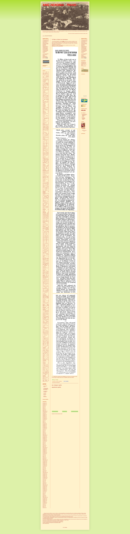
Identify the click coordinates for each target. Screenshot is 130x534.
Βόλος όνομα (44, 130)
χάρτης (46, 374)
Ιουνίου (44, 420)
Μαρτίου (44, 410)
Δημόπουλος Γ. (45, 157)
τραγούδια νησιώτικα (45, 349)
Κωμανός (44, 227)
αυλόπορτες (44, 120)
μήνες (43, 264)
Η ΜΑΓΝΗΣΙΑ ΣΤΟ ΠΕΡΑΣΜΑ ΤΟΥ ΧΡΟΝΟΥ (84, 115)
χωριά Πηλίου (45, 380)
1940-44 (47, 76)
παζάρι (48, 286)
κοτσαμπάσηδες (44, 223)
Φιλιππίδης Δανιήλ (45, 369)
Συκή (48, 334)
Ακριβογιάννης (44, 92)
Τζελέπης (47, 340)
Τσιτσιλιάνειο (44, 362)
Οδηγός (44, 282)
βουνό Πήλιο (45, 133)
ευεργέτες (47, 185)
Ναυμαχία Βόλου (45, 274)
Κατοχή (45, 213)
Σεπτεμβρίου (44, 412)
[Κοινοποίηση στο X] (65, 381)
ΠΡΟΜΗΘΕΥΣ (44, 315)
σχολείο (45, 338)
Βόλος (48, 128)
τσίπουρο (44, 361)
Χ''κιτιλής (48, 373)
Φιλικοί (47, 368)
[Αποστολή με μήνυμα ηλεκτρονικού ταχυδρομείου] (64, 381)
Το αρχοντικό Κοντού (45, 386)
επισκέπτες (44, 180)
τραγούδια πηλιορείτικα (46, 350)
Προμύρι (44, 316)
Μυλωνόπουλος (44, 269)
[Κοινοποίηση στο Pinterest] (67, 381)
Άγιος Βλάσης (46, 84)
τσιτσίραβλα (44, 364)
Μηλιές (47, 263)
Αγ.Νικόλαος (44, 81)
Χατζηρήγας (44, 375)
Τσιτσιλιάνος (44, 363)
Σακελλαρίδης (44, 327)
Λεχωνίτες (44, 244)
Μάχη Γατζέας (44, 258)
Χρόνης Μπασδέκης (45, 379)
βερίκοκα (48, 126)
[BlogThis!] (65, 381)
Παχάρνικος (44, 300)
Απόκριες (44, 104)
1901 (45, 74)
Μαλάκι (43, 253)
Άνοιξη (48, 98)
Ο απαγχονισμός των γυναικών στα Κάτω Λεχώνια (45, 389)
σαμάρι (48, 327)
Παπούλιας (45, 292)
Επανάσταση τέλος (45, 179)
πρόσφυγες (47, 316)
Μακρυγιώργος (44, 252)
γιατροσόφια (44, 148)
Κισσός (48, 216)
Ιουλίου (44, 442)
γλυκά (47, 149)
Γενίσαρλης (44, 138)
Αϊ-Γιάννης (47, 89)
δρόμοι (44, 160)
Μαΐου (43, 421)
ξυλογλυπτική (45, 280)
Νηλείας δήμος (45, 277)
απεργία (47, 102)
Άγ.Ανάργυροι (44, 80)
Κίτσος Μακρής (46, 217)
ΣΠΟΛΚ (44, 333)
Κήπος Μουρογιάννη (46, 215)
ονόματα (47, 283)
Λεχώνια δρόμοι (45, 234)
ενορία (47, 166)
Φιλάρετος (44, 368)
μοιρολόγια (47, 264)
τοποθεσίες (47, 345)
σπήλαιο (48, 332)
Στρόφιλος (47, 333)
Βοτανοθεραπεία (44, 132)
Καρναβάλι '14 (45, 210)
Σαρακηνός (45, 328)
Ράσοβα (48, 323)
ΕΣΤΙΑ (43, 184)
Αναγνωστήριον (44, 94)
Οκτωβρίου (44, 416)
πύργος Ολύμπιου (45, 320)
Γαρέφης (44, 137)
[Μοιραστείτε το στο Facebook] (66, 381)
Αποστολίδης (44, 105)
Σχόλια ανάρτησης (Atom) (58, 413)
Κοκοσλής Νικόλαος (45, 221)
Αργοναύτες (44, 107)
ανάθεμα (44, 95)
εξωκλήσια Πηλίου (45, 168)
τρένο (43, 353)
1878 (43, 73)
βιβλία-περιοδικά (46, 127)
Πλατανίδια (44, 309)
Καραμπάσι (44, 209)
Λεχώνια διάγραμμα (45, 233)
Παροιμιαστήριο (44, 295)
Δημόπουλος (44, 156)
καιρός (47, 203)
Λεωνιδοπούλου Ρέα (45, 247)
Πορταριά (44, 313)
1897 (43, 74)
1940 (43, 76)
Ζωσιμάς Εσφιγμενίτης (45, 193)
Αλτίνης (47, 93)
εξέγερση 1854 (45, 167)
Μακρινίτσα (45, 251)
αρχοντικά (44, 113)
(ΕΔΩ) (63, 41)
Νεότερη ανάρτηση (55, 411)
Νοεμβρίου (44, 415)
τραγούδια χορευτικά (46, 351)
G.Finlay (46, 381)
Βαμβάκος (44, 123)
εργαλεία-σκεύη (46, 183)
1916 (44, 75)
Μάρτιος (44, 256)
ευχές (48, 186)
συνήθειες (44, 337)
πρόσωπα (45, 317)
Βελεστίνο (47, 125)
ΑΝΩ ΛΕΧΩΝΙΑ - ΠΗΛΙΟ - (60, 5)
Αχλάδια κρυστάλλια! (45, 396)
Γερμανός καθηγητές (45, 142)
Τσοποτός (47, 364)
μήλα (44, 263)
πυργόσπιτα (44, 323)
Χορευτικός (44, 376)
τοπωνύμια (45, 346)
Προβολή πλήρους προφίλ (84, 130)
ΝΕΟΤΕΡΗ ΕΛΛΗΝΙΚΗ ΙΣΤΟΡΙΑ (83, 119)
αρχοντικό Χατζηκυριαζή (46, 117)
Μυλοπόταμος (44, 268)
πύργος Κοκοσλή (46, 319)
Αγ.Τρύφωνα (44, 82)
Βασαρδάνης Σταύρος (45, 124)
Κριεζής (43, 225)
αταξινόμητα (45, 118)
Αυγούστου (44, 419)
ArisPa (57, 381)
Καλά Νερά (45, 204)
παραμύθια (44, 293)
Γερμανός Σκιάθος (45, 143)
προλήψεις (47, 314)
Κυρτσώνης (44, 226)
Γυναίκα (47, 150)
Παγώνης (45, 286)
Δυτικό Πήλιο (45, 161)
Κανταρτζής (44, 208)
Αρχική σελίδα (64, 411)
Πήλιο (55, 382)
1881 (47, 73)
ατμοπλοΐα (44, 119)
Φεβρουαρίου (44, 411)
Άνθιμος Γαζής (44, 98)
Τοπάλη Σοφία (58, 382)
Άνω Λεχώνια (46, 99)
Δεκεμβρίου (44, 414)
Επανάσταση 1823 (45, 172)
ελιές (44, 166)
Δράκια (48, 159)
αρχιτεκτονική (44, 112)
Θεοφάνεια (44, 197)
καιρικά (43, 203)
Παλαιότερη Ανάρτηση (75, 411)
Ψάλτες (43, 381)
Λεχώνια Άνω (45, 232)
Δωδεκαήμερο (44, 162)
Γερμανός (44, 139)
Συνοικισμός (47, 337)
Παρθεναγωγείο (44, 294)
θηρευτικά (45, 198)
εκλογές (48, 165)
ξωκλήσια (44, 281)
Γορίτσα (44, 150)
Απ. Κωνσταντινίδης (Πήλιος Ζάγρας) (46, 101)
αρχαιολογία (44, 111)
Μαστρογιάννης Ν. (45, 257)
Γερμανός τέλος (45, 144)
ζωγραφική (44, 191)
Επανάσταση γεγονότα (45, 173)
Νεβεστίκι (44, 275)
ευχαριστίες (44, 186)
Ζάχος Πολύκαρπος (45, 190)
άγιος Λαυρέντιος (45, 87)
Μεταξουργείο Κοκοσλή (46, 262)
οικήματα (44, 283)
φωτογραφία (44, 373)
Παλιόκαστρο (44, 288)
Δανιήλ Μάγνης (45, 151)
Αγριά (43, 88)
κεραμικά (48, 214)
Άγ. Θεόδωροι (46, 77)
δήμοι (47, 155)
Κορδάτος (44, 222)
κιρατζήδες (45, 216)
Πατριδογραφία (44, 299)
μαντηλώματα (47, 253)
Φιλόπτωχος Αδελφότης (46, 370)
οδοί (47, 282)
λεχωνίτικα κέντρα (45, 245)
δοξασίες (45, 159)
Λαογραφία (47, 229)
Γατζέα (47, 137)
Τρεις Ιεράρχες (46, 352)
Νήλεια (47, 276)
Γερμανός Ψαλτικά (45, 145)
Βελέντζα (44, 125)
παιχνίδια (46, 287)
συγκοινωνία (45, 334)
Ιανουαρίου (44, 417)
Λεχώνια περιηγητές (45, 239)
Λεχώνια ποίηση (45, 240)
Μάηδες (48, 250)
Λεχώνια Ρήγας (45, 241)
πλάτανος (44, 310)
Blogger (66, 527)
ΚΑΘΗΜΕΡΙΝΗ (45, 202)
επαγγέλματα (44, 169)
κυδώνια (47, 225)
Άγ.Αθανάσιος (45, 79)
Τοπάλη (44, 341)
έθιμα (46, 163)
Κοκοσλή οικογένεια (45, 220)
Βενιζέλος (44, 126)
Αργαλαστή (44, 106)
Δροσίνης (48, 160)
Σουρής (43, 331)
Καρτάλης (44, 211)
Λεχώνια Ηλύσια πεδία (45, 235)
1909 (48, 74)
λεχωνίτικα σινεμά (45, 246)
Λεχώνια (45, 231)
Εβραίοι (43, 163)
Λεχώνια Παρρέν (45, 238)
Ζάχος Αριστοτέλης (45, 189)
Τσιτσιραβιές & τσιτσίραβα (45, 391)
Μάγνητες (44, 250)
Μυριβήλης (44, 270)
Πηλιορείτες (44, 307)
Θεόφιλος (47, 197)
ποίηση (46, 311)
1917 (47, 75)
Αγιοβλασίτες (47, 83)
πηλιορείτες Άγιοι (45, 308)
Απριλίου (44, 413)
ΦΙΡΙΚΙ (83, 116)
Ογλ (47, 281)
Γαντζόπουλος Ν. (45, 136)
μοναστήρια (45, 265)
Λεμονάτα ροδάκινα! (44, 394)
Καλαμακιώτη (44, 205)
